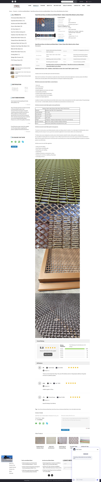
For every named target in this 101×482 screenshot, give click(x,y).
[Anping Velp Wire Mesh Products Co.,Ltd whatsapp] (16, 142)
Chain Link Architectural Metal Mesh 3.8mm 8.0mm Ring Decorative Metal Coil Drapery (51, 447)
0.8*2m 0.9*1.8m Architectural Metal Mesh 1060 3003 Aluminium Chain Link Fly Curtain (85, 447)
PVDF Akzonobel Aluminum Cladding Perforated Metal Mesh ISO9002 (30, 471)
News (83, 5)
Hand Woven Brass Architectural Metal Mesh (60, 409)
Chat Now (81, 1)
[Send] (97, 479)
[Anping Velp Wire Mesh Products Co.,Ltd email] (12, 142)
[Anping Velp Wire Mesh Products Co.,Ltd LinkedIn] (15, 1)
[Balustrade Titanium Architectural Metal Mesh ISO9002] (12, 68)
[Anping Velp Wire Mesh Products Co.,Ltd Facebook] (12, 1)
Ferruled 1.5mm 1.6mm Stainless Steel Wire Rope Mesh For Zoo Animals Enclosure (73, 447)
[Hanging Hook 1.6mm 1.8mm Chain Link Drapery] (12, 72)
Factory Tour (57, 5)
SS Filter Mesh (14, 29)
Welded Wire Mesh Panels (17, 37)
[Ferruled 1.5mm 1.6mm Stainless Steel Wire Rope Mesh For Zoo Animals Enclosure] (73, 440)
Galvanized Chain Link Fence (17, 43)
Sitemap (11, 473)
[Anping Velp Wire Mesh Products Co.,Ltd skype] (23, 141)
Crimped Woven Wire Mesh (17, 40)
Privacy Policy (26, 480)
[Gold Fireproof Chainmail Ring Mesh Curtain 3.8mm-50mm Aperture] (62, 440)
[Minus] (97, 449)
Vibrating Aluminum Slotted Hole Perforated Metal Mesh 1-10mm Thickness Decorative (29, 463)
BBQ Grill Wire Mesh (16, 49)
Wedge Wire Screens (16, 57)
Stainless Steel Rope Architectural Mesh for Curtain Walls (52, 471)
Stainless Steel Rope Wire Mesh (19, 46)
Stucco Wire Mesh (15, 26)
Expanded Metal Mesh (16, 20)
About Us (49, 5)
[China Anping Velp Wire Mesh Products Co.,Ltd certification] (15, 89)
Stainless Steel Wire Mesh (17, 34)
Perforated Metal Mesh (17, 18)
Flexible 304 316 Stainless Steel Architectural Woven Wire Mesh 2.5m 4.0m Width (40, 447)
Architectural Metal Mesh (24, 11)
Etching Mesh (14, 54)
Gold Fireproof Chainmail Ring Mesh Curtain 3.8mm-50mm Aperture (62, 447)
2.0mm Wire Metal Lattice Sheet (75, 409)
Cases (88, 5)
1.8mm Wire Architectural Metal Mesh (44, 409)
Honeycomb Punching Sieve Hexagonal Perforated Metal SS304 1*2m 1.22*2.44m (31, 467)
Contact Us (77, 5)
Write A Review (48, 354)
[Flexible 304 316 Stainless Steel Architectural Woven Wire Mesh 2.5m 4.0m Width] (40, 440)
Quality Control (67, 5)
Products (35, 5)
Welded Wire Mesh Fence (17, 51)
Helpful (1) (47, 370)
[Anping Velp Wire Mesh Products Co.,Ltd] (16, 6)
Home (29, 5)
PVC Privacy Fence (15, 60)
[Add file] (74, 479)
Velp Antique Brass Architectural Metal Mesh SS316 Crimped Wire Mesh (51, 463)
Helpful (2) (47, 386)
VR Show (43, 5)
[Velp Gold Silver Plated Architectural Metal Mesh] (12, 76)
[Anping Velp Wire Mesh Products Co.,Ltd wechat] (20, 142)
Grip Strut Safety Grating (17, 32)
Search (75, 1)
